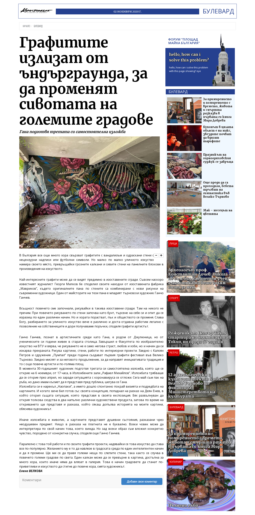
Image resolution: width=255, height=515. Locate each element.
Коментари (31, 480)
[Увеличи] (161, 255)
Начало (26, 26)
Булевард (38, 26)
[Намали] (156, 255)
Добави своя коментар (142, 481)
